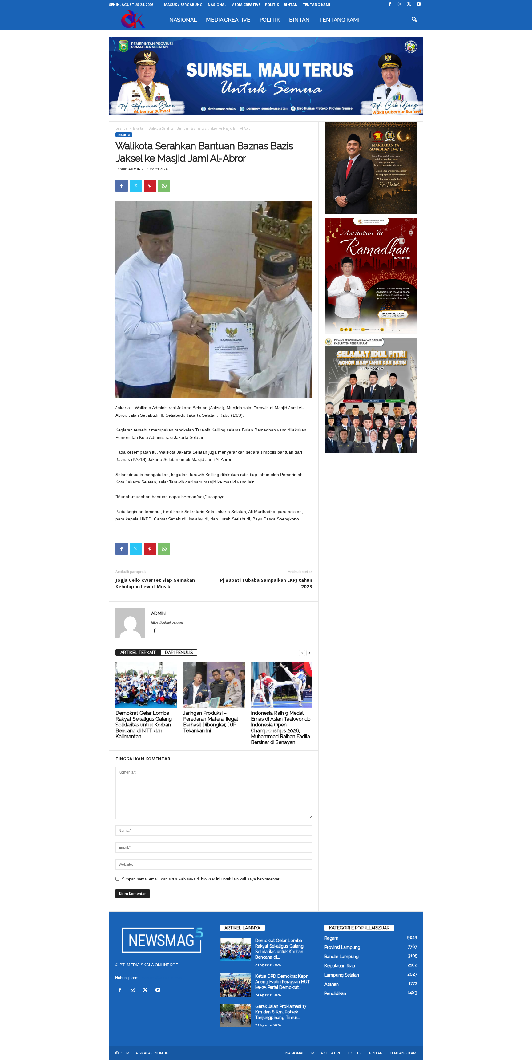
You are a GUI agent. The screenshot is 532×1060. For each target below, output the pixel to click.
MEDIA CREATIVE (245, 4)
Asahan (331, 984)
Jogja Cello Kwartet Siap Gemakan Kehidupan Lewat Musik (155, 583)
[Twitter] (409, 4)
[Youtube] (418, 4)
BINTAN (291, 4)
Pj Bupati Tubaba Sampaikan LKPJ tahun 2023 (266, 583)
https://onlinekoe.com (167, 622)
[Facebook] (390, 4)
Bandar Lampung (341, 956)
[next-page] (309, 652)
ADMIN (134, 169)
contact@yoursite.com (162, 978)
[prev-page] (302, 652)
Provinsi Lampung (342, 947)
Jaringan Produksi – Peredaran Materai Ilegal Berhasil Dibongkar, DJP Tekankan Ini (210, 722)
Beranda (121, 128)
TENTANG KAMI (316, 4)
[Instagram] (399, 4)
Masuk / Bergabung (183, 4)
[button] (414, 19)
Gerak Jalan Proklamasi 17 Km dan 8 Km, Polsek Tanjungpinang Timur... (280, 1012)
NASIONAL (217, 4)
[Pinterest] (150, 186)
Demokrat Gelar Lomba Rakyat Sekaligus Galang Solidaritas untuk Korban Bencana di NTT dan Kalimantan (143, 724)
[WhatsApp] (164, 186)
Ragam (331, 938)
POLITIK (272, 4)
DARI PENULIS (179, 652)
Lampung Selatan (341, 975)
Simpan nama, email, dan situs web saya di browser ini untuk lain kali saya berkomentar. (201, 879)
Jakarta (138, 128)
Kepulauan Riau (339, 965)
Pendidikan (335, 993)
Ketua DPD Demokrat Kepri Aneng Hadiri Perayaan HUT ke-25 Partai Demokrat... (282, 982)
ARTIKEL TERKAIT (138, 652)
